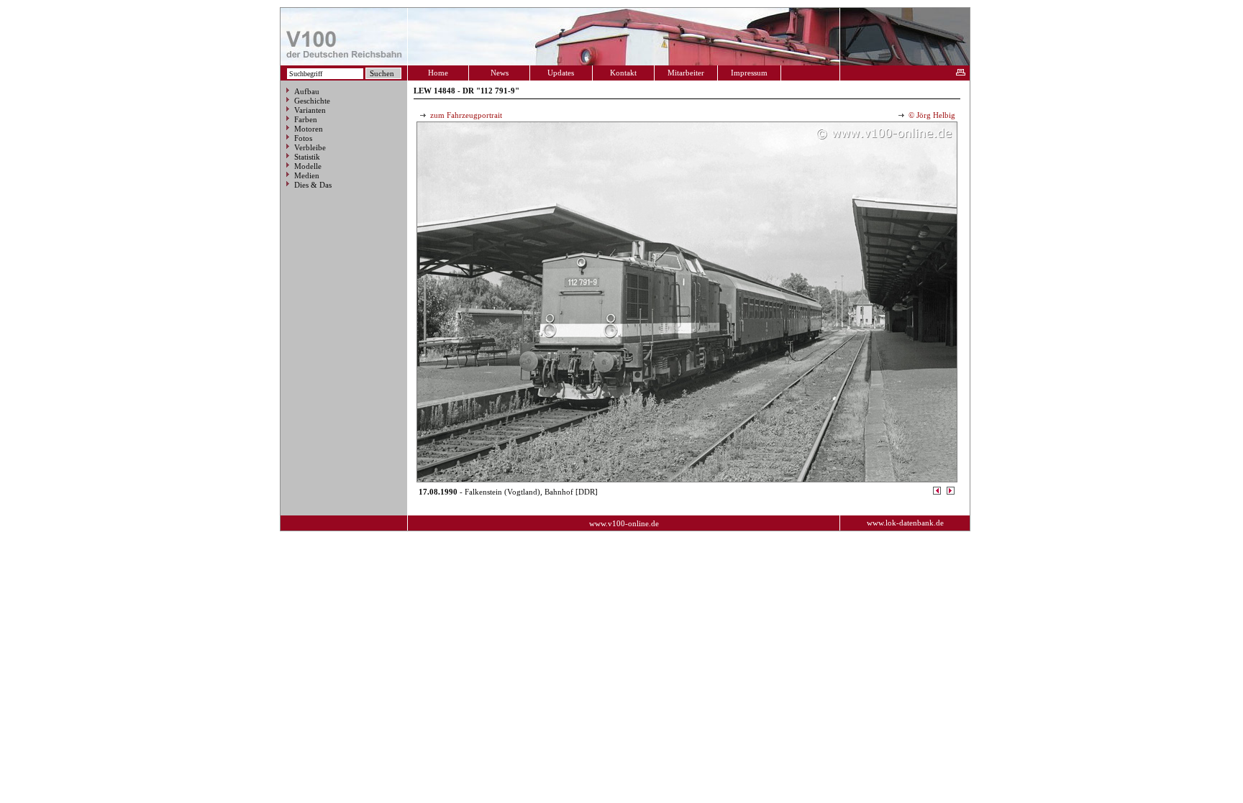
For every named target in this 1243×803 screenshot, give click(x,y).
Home (438, 72)
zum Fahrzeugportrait (465, 115)
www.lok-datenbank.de (905, 522)
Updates (560, 72)
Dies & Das (313, 184)
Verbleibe (310, 147)
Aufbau (306, 91)
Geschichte (312, 100)
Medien (306, 175)
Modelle (308, 166)
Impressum (749, 72)
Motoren (308, 128)
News (500, 72)
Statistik (307, 156)
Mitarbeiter (686, 72)
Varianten (310, 110)
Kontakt (623, 72)
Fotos (303, 138)
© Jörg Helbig (930, 115)
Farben (305, 119)
